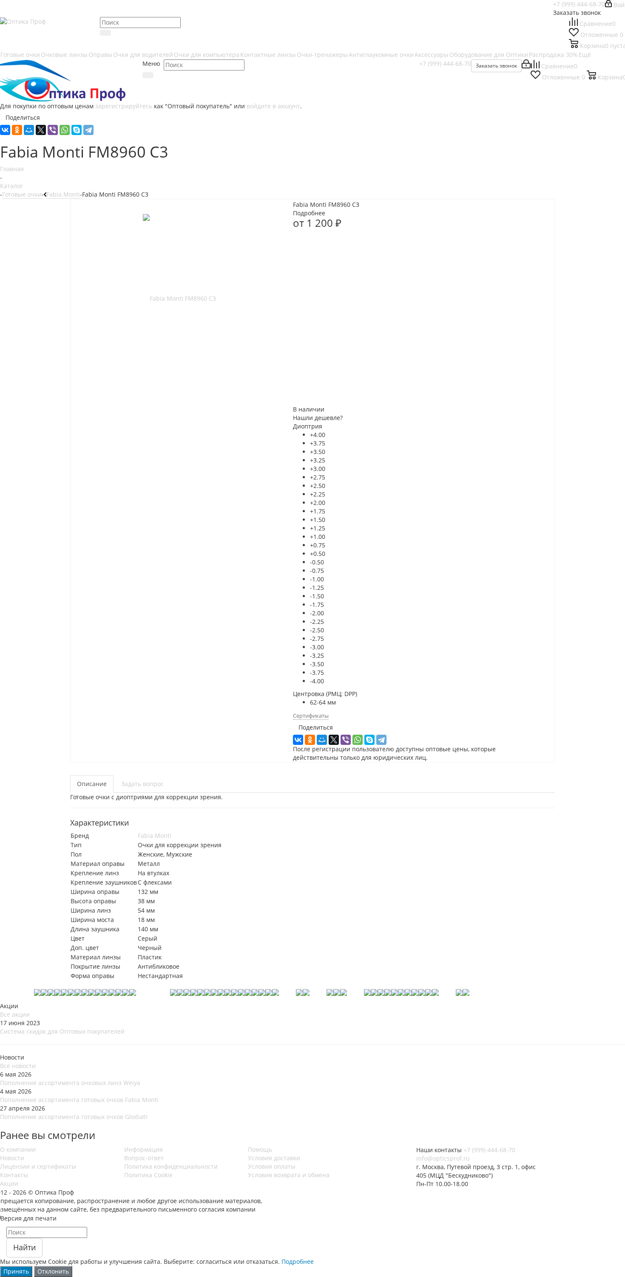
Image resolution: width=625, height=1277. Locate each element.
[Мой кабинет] (526, 66)
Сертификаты (311, 715)
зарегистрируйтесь (123, 106)
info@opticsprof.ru (443, 1158)
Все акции (15, 1014)
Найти (24, 1247)
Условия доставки (274, 1158)
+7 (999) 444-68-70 (579, 4)
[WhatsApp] (65, 130)
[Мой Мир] (29, 130)
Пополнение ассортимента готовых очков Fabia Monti (79, 1100)
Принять (16, 1271)
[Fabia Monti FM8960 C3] (179, 298)
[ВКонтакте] (5, 130)
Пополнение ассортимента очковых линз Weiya (70, 1083)
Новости (12, 1158)
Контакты (14, 1175)
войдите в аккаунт (273, 106)
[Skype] (76, 130)
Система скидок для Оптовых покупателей (62, 1031)
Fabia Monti (154, 836)
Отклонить (53, 1271)
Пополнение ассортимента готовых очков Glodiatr (74, 1117)
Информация (143, 1149)
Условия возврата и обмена (289, 1175)
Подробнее (297, 1261)
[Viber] (53, 130)
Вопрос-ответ (144, 1158)
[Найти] (105, 33)
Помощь (260, 1149)
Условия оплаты (271, 1166)
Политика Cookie (148, 1175)
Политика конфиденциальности (171, 1166)
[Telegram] (88, 130)
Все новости (18, 1066)
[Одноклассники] (17, 130)
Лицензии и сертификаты (38, 1166)
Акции (9, 1183)
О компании (18, 1149)
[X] (41, 130)
